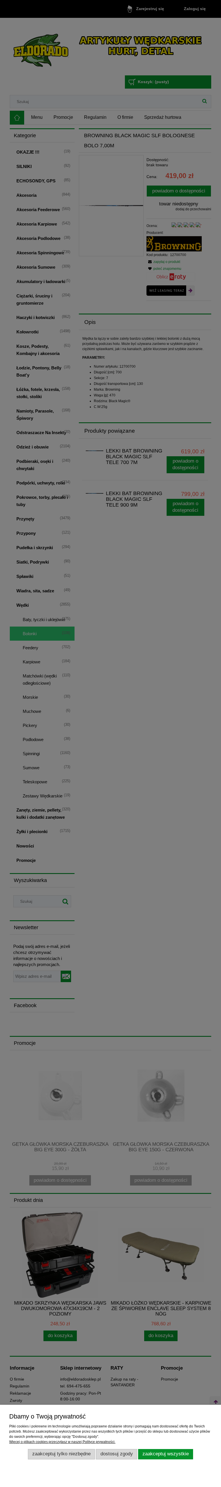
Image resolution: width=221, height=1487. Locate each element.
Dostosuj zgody (116, 1454)
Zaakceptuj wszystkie (165, 1454)
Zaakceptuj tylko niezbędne (61, 1454)
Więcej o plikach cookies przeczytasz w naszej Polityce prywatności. (62, 1442)
